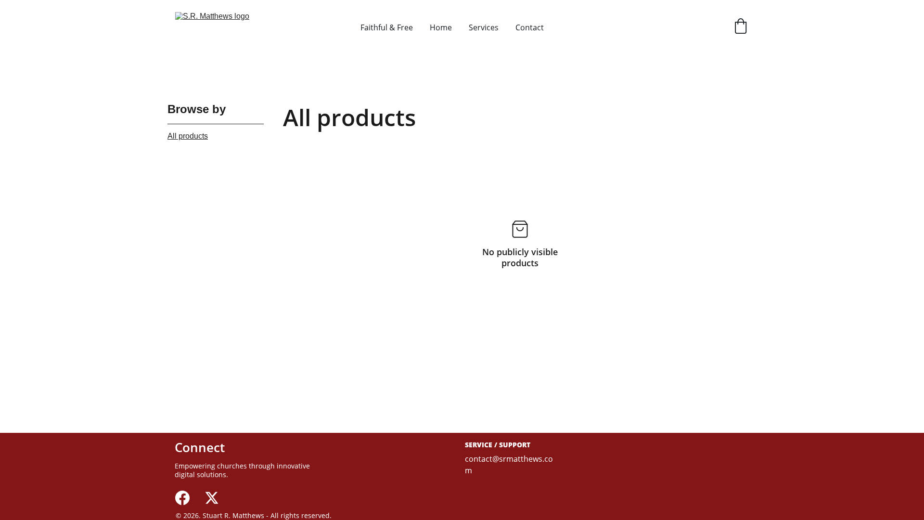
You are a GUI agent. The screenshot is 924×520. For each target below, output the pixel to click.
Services (484, 27)
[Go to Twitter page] (212, 498)
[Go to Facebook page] (182, 498)
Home (441, 27)
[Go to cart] (740, 27)
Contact (529, 27)
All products (187, 136)
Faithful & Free (386, 27)
